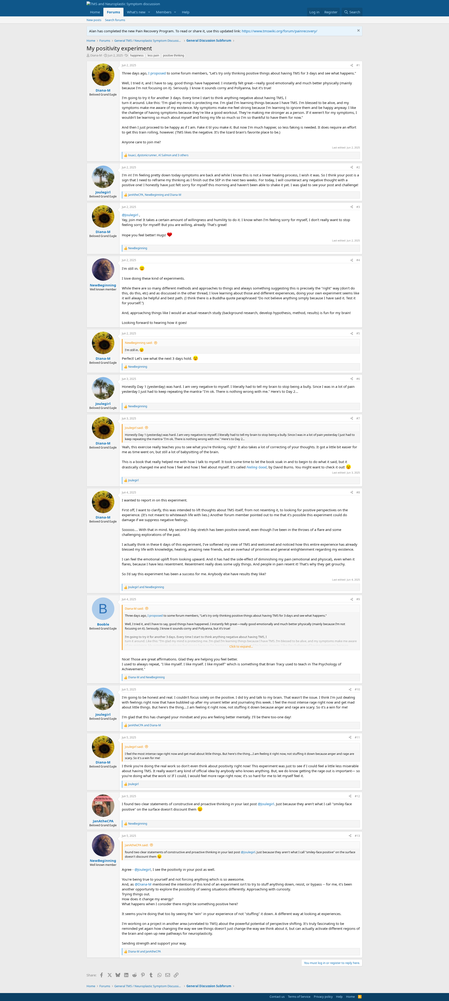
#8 (358, 492)
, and (154, 195)
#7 (358, 418)
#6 (358, 379)
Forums (113, 12)
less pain (153, 55)
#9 (358, 599)
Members (163, 12)
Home (95, 12)
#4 (358, 260)
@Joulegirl (130, 214)
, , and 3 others (158, 155)
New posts (94, 20)
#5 (358, 333)
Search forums (115, 20)
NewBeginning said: (138, 343)
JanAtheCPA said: (136, 845)
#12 (357, 796)
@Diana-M (143, 884)
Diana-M (96, 55)
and (146, 587)
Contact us (277, 996)
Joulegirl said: (134, 428)
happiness (137, 55)
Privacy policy (323, 996)
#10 (357, 689)
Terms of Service (299, 996)
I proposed (157, 73)
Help (185, 12)
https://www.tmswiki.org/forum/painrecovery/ (279, 31)
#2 (358, 167)
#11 (357, 737)
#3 (358, 207)
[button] (149, 12)
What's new (136, 12)
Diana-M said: (134, 608)
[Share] (352, 65)
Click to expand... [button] (241, 646)
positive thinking (173, 55)
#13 (357, 836)
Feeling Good (256, 467)
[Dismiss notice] (358, 31)
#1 (358, 65)
